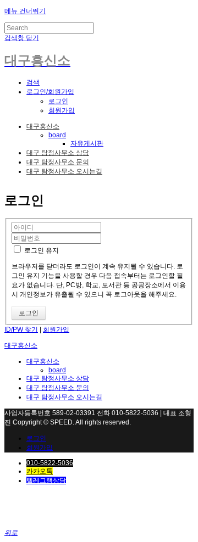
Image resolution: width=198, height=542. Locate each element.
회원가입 (61, 110)
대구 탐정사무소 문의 (57, 162)
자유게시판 (86, 143)
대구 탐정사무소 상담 (57, 153)
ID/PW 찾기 (21, 329)
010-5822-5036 (49, 463)
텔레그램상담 (46, 480)
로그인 (58, 101)
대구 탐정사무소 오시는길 (64, 171)
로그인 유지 (41, 250)
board (57, 135)
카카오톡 (39, 471)
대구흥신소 (42, 126)
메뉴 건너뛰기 (25, 11)
